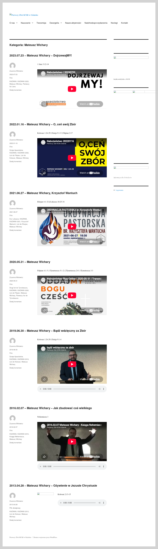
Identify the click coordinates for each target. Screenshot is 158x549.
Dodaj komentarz (16, 90)
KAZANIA (13, 81)
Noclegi (114, 22)
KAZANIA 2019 (23, 359)
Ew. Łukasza (14, 219)
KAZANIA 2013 (23, 511)
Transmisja (41, 22)
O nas (12, 22)
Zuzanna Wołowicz (16, 71)
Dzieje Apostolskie (16, 150)
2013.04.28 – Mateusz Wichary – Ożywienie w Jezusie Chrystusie (53, 485)
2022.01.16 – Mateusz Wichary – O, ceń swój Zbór (43, 124)
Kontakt (124, 22)
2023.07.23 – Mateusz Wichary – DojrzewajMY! (41, 55)
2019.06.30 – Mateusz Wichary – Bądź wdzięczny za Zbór (48, 331)
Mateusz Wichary (16, 84)
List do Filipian (15, 155)
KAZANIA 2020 (23, 290)
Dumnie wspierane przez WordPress (45, 537)
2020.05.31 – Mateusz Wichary (30, 262)
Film (11, 78)
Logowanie (119, 190)
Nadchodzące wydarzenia (96, 22)
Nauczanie (25, 22)
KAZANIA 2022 (23, 153)
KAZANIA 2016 (23, 434)
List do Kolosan (15, 362)
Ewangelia (54, 22)
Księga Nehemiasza (17, 436)
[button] (115, 42)
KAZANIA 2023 (23, 81)
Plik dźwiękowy (15, 508)
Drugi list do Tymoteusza (18, 287)
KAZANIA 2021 (15, 221)
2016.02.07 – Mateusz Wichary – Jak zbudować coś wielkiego (51, 408)
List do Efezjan (22, 224)
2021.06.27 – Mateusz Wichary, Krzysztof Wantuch (43, 193)
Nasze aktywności (73, 22)
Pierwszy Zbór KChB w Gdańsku (20, 537)
